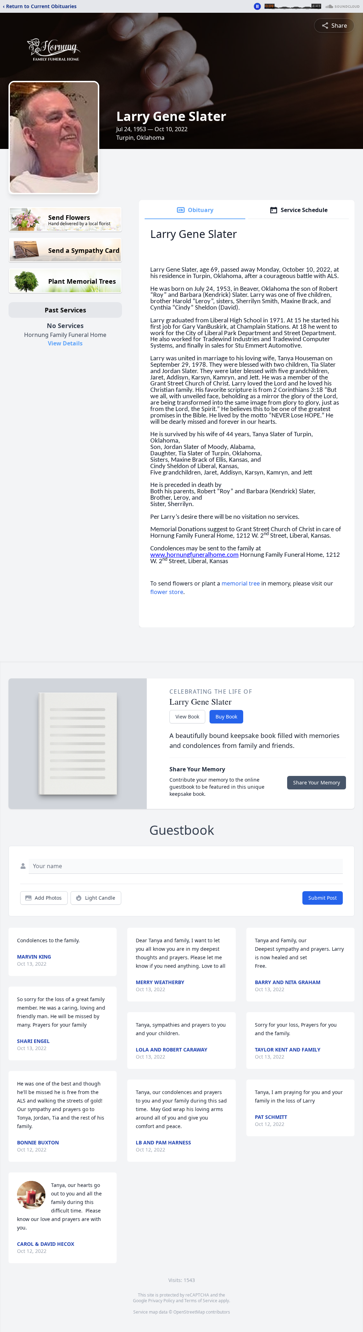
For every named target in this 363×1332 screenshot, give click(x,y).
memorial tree (241, 583)
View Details (65, 343)
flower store (166, 592)
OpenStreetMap (189, 1312)
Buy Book (226, 716)
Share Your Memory (316, 782)
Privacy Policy (161, 1301)
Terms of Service (200, 1301)
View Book (187, 716)
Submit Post (322, 897)
